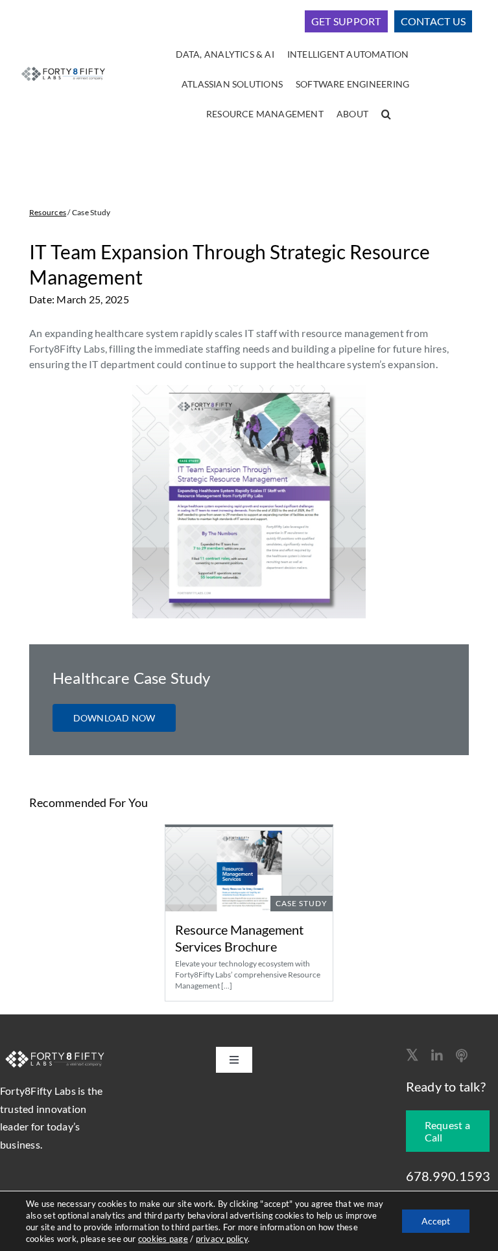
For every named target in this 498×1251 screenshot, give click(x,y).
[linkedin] (437, 1055)
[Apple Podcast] (462, 1055)
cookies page (163, 1238)
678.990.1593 (448, 1176)
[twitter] (412, 1054)
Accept (435, 1220)
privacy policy (222, 1238)
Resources (47, 212)
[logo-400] (63, 68)
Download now (114, 717)
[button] (386, 115)
